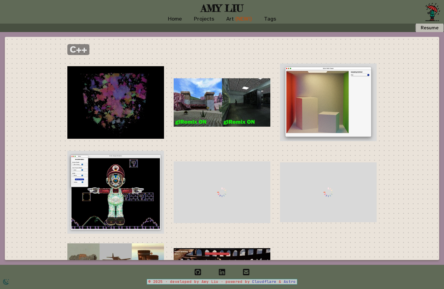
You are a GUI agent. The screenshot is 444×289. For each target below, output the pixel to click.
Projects (204, 18)
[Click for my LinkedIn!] (222, 270)
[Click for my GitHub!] (198, 270)
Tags (270, 18)
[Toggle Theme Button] (6, 282)
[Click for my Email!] (246, 270)
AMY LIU (222, 8)
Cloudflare (265, 281)
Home (175, 18)
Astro (290, 281)
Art (239, 18)
